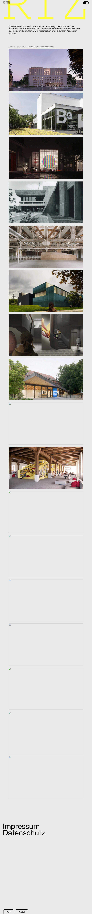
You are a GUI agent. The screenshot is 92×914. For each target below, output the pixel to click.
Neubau (37, 47)
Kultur (18, 47)
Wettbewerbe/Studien (47, 47)
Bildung (24, 47)
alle (14, 47)
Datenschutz (24, 833)
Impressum (21, 826)
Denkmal (30, 47)
